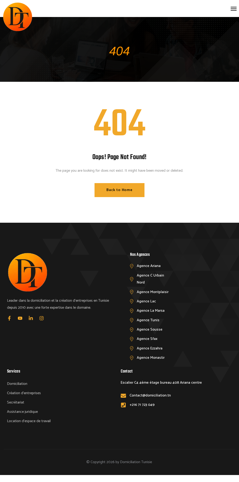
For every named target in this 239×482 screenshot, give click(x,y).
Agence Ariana (149, 266)
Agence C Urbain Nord (150, 279)
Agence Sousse (149, 329)
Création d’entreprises (24, 393)
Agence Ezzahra (149, 348)
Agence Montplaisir (153, 292)
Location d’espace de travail (29, 421)
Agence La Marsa (151, 311)
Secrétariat (15, 402)
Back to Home (119, 190)
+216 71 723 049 (142, 405)
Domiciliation (17, 384)
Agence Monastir (151, 358)
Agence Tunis (148, 320)
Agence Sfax (147, 339)
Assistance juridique (22, 412)
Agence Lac (146, 301)
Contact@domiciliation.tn (150, 395)
